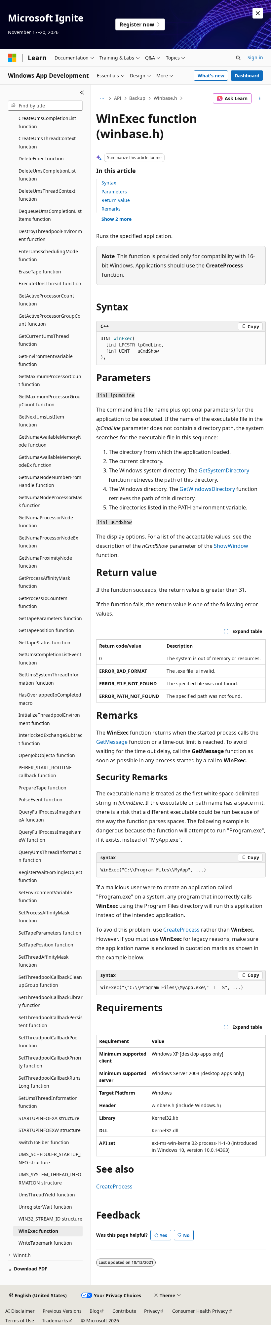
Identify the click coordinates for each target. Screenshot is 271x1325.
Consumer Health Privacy (200, 1311)
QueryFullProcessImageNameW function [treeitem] (50, 836)
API (117, 98)
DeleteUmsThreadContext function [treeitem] (47, 195)
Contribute (124, 1311)
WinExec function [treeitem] (38, 1231)
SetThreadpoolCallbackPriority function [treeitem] (50, 1062)
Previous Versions (62, 1311)
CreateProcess (224, 265)
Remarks (111, 209)
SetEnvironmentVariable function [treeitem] (45, 896)
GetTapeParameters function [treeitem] (50, 618)
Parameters (114, 191)
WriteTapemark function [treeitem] (45, 1243)
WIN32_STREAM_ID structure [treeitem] (50, 1219)
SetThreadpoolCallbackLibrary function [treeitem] (51, 1001)
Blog (94, 1311)
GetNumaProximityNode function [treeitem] (45, 562)
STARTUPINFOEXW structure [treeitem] (50, 1130)
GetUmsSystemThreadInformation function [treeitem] (49, 678)
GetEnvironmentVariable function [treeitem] (46, 360)
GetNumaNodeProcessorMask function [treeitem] (50, 501)
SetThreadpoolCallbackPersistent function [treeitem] (51, 1021)
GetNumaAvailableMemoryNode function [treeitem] (50, 441)
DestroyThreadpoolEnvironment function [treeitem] (50, 235)
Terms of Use (19, 1320)
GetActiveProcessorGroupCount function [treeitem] (49, 320)
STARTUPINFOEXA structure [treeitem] (49, 1118)
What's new (211, 75)
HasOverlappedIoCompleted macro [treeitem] (50, 699)
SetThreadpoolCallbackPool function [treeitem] (49, 1041)
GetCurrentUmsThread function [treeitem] (44, 340)
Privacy (152, 1311)
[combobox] (45, 105)
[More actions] (260, 98)
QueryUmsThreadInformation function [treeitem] (50, 856)
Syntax (108, 183)
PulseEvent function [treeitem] (40, 799)
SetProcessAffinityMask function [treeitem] (44, 916)
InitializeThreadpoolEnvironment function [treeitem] (49, 719)
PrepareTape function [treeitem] (42, 787)
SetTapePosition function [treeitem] (46, 945)
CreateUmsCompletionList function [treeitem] (47, 122)
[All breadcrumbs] (102, 98)
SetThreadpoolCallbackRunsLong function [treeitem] (50, 1082)
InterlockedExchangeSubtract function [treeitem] (50, 739)
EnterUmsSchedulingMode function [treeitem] (48, 255)
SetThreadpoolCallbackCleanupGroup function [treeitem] (50, 981)
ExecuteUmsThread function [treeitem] (50, 283)
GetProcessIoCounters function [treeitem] (43, 602)
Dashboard (247, 75)
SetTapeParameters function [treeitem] (50, 933)
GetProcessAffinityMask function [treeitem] (44, 582)
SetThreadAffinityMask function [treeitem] (43, 961)
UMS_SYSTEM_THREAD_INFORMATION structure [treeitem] (50, 1178)
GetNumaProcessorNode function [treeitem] (46, 521)
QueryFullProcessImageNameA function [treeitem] (50, 816)
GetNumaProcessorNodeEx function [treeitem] (48, 542)
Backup (137, 98)
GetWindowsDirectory (207, 489)
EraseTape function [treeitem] (40, 271)
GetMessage (112, 741)
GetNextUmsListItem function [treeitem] (41, 421)
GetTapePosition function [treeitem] (46, 630)
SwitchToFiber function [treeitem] (44, 1142)
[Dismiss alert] (257, 13)
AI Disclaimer (20, 1311)
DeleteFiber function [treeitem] (41, 158)
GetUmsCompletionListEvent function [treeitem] (50, 658)
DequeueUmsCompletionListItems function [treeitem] (50, 215)
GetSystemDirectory (224, 470)
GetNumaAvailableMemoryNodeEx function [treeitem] (50, 461)
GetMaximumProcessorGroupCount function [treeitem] (50, 400)
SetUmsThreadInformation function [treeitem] (48, 1102)
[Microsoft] (12, 58)
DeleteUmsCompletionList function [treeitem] (47, 175)
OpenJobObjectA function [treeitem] (47, 755)
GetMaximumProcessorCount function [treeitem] (50, 380)
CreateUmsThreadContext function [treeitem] (47, 142)
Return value (115, 200)
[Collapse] (82, 92)
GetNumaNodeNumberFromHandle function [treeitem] (50, 481)
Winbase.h (165, 98)
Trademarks (55, 1320)
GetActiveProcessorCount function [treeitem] (46, 300)
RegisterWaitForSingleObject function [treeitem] (50, 876)
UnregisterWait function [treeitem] (45, 1207)
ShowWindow (231, 545)
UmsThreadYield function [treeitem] (47, 1194)
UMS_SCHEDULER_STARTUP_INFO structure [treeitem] (50, 1158)
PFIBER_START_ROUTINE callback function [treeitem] (45, 771)
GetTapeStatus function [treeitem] (44, 642)
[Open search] (238, 58)
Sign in (255, 57)
